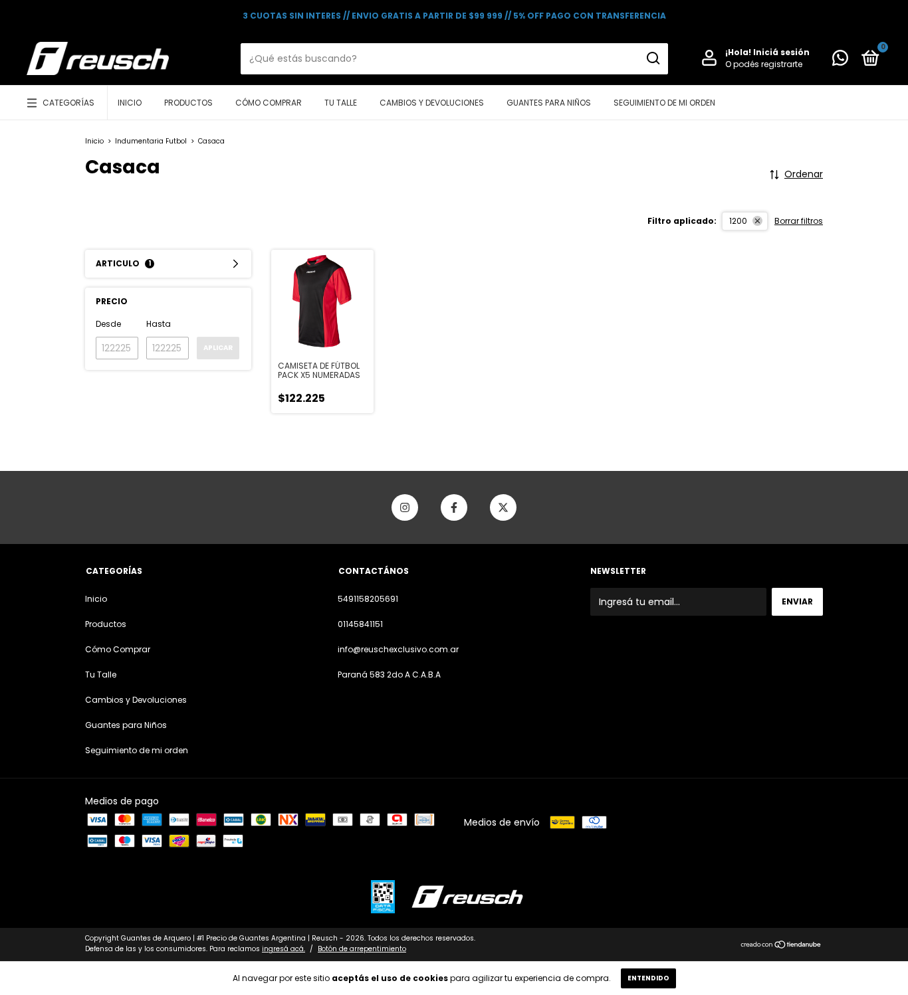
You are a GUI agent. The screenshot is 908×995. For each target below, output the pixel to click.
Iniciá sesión (781, 52)
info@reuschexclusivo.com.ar (398, 649)
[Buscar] (652, 58)
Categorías (68, 102)
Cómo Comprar (268, 102)
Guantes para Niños (549, 102)
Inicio (130, 102)
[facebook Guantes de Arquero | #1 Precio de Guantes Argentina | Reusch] (454, 507)
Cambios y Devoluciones (432, 102)
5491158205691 (368, 598)
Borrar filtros (798, 220)
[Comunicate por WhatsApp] (840, 60)
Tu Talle (340, 102)
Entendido (648, 978)
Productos (188, 102)
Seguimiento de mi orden (664, 102)
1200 (738, 220)
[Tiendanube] (781, 945)
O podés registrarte (763, 64)
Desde (108, 323)
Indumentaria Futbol (151, 141)
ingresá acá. (283, 949)
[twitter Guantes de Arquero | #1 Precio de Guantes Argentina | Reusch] (503, 507)
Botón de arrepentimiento (362, 949)
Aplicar (218, 348)
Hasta (158, 323)
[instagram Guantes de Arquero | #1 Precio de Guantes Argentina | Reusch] (405, 507)
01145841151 (360, 624)
